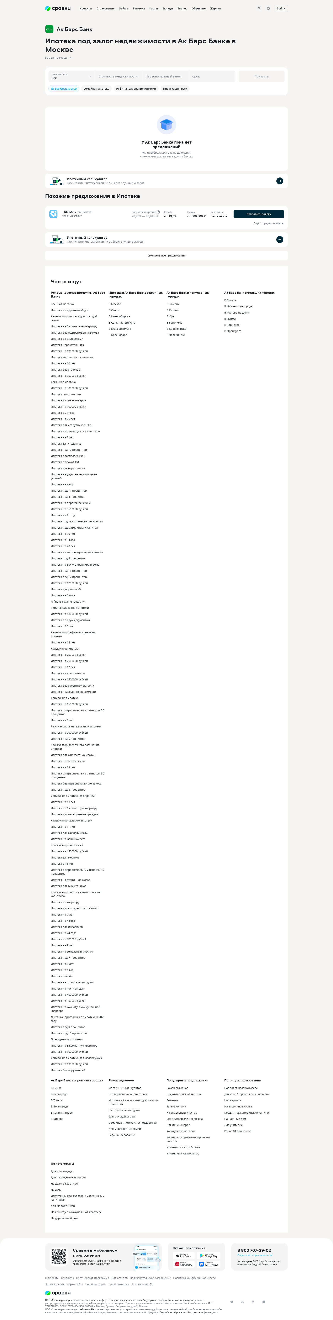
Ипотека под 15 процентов (69, 571)
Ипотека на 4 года (63, 920)
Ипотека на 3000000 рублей (69, 388)
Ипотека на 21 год (63, 515)
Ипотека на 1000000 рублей (69, 1064)
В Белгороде (59, 1094)
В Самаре (230, 300)
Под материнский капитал (184, 1094)
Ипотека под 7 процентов (68, 957)
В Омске (114, 310)
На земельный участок (181, 1112)
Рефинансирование (122, 1135)
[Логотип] (134, 1293)
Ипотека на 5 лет (62, 437)
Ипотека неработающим (67, 345)
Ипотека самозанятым (66, 394)
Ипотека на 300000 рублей (68, 1001)
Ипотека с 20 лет (62, 626)
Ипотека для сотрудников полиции (74, 908)
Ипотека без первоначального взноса (76, 783)
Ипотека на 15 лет (63, 642)
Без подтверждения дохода (184, 1119)
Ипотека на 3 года (63, 540)
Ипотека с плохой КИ (65, 462)
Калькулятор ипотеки (65, 648)
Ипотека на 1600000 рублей (69, 679)
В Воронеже (174, 322)
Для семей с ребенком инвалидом (247, 1094)
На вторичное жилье (238, 1106)
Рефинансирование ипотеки (70, 608)
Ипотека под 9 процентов (68, 1027)
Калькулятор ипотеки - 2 (67, 845)
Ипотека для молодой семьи (69, 833)
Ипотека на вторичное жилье (70, 880)
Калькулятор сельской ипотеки (71, 820)
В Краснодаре (118, 335)
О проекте (52, 1278)
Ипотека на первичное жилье (71, 503)
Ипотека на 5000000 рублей (69, 1051)
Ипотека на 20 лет (63, 546)
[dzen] (264, 1302)
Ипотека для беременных (68, 468)
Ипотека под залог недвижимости (73, 692)
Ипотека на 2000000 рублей (69, 732)
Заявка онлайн (176, 1106)
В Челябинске (175, 335)
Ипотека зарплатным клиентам (72, 357)
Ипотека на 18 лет (63, 767)
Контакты (67, 1278)
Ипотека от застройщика (183, 1147)
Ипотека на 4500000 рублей (69, 851)
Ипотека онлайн (62, 976)
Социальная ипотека (65, 698)
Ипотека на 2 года (63, 595)
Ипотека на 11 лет (63, 826)
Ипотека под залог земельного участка (77, 521)
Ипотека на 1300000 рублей (69, 351)
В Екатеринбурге (120, 328)
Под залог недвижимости (241, 1088)
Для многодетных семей (125, 1129)
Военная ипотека (62, 304)
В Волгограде (59, 1106)
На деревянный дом (64, 1218)
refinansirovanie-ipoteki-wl (68, 601)
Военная (172, 1100)
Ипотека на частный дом (67, 988)
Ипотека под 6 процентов (68, 558)
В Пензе (56, 1088)
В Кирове (57, 1119)
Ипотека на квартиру (65, 902)
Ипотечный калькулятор (87, 179)
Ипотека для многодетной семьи (72, 755)
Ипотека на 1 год (62, 970)
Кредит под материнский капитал (247, 1112)
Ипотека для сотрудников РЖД (71, 425)
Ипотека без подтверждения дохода (75, 332)
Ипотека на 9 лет (62, 945)
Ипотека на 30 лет (63, 534)
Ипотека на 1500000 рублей (69, 704)
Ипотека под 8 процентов (68, 789)
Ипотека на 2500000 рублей (69, 661)
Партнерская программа (92, 1278)
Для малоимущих (62, 1171)
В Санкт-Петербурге (122, 322)
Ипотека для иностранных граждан (74, 814)
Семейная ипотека (63, 382)
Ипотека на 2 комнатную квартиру (74, 326)
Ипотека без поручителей (68, 1070)
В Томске (56, 1100)
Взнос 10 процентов (237, 1131)
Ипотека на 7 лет (62, 914)
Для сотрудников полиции (68, 1177)
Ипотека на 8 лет (62, 964)
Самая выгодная (177, 1088)
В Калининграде (62, 1112)
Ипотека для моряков (65, 857)
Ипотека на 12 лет (63, 667)
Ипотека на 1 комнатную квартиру (74, 808)
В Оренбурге (232, 331)
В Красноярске (176, 328)
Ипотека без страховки (66, 369)
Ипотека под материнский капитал (74, 527)
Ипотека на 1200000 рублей (69, 583)
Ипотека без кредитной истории (72, 685)
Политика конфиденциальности (194, 1278)
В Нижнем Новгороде (238, 306)
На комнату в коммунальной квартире (76, 1212)
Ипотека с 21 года (63, 412)
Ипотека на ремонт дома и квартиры (75, 431)
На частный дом (235, 1119)
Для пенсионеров (178, 1125)
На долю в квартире (64, 1183)
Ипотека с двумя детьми (67, 339)
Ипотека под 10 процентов (69, 449)
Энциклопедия (55, 1284)
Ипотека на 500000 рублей (68, 939)
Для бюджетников (63, 1206)
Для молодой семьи (122, 1116)
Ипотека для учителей (66, 589)
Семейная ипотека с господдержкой (133, 1122)
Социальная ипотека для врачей (73, 796)
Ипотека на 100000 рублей (68, 406)
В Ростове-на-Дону (236, 312)
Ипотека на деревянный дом (70, 310)
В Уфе (170, 316)
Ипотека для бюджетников (68, 886)
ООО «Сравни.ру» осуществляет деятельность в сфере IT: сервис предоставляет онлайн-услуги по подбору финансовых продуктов (119, 1300)
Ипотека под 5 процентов (68, 739)
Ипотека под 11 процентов (69, 490)
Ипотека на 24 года (64, 933)
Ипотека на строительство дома (72, 982)
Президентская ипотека (67, 1039)
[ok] (253, 1302)
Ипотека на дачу (62, 484)
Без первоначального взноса (128, 1094)
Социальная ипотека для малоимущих (76, 1058)
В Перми (230, 318)
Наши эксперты (95, 1284)
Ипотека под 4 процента (67, 497)
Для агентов (119, 1278)
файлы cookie (86, 1309)
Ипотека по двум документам (70, 620)
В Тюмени (173, 304)
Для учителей (233, 1125)
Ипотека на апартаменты (68, 673)
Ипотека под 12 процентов (69, 577)
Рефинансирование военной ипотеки (76, 726)
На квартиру (232, 1100)
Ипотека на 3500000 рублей (69, 509)
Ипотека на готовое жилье (68, 761)
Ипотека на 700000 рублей (68, 655)
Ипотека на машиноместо (68, 839)
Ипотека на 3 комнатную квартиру (74, 1045)
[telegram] (231, 1302)
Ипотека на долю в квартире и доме (75, 564)
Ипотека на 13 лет (63, 802)
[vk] (242, 1302)
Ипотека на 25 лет (63, 419)
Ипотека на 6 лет (62, 720)
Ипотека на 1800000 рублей (69, 614)
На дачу (56, 1189)
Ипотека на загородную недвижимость (77, 552)
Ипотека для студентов (66, 443)
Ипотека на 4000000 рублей (69, 994)
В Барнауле (232, 325)
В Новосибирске (119, 316)
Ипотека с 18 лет (62, 863)
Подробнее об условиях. (173, 1312)
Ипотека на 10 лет (63, 363)
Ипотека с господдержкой (68, 456)
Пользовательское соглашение (150, 1278)
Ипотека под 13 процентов (69, 1033)
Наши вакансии (118, 1284)
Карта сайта (75, 1284)
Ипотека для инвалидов (67, 927)
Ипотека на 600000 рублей (68, 376)
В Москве (115, 304)
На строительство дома (124, 1110)
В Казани (172, 310)
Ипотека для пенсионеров (68, 400)
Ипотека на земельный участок (72, 951)
